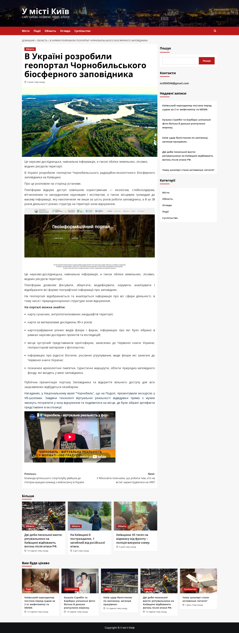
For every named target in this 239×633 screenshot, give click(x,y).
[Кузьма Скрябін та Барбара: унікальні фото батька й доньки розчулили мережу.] (80, 581)
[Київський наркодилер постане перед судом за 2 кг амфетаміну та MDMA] (40, 581)
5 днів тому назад (127, 546)
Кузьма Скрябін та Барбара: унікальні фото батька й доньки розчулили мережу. (186, 123)
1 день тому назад (194, 605)
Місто (26, 31)
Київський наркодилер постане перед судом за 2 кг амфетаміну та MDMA (187, 107)
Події (37, 31)
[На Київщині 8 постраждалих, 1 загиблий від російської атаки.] (89, 516)
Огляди (65, 31)
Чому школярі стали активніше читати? (188, 169)
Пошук (165, 48)
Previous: (54, 478)
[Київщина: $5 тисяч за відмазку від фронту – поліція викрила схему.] (135, 516)
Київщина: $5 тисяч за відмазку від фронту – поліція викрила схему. (133, 539)
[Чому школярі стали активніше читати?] (198, 581)
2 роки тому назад (36, 82)
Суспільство (82, 31)
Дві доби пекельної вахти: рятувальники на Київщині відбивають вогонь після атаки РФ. (43, 540)
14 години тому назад (37, 550)
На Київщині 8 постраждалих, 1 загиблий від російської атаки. (87, 540)
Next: (126, 478)
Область (50, 31)
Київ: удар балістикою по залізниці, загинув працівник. (185, 139)
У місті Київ (45, 11)
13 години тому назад (37, 611)
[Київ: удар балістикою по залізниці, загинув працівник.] (119, 581)
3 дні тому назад (81, 550)
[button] (215, 31)
